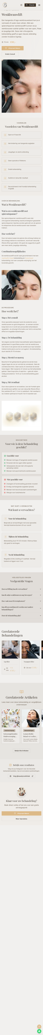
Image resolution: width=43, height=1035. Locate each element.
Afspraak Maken (14, 48)
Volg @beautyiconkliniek (21, 776)
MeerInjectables (21, 819)
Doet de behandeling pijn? (11, 615)
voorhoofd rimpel (8, 258)
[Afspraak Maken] (39, 1027)
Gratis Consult (10, 54)
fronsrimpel (29, 258)
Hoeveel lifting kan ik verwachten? (14, 589)
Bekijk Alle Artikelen (21, 751)
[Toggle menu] (39, 5)
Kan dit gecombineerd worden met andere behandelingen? (17, 608)
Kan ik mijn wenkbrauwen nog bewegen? (17, 595)
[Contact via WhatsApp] (39, 1031)
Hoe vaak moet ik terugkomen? (13, 601)
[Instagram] (21, 5)
